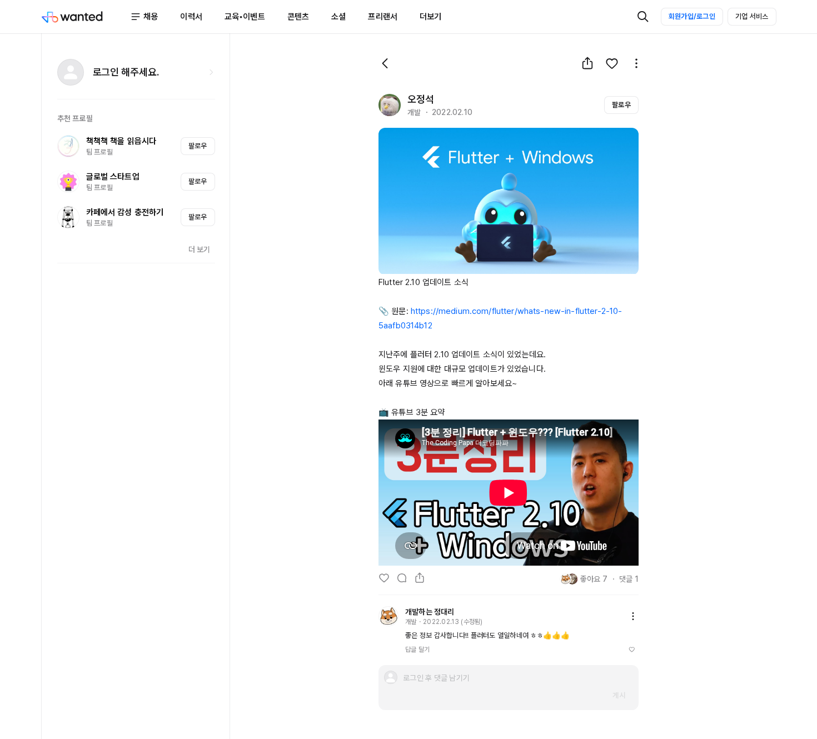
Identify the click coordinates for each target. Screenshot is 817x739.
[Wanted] (86, 17)
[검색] (643, 16)
